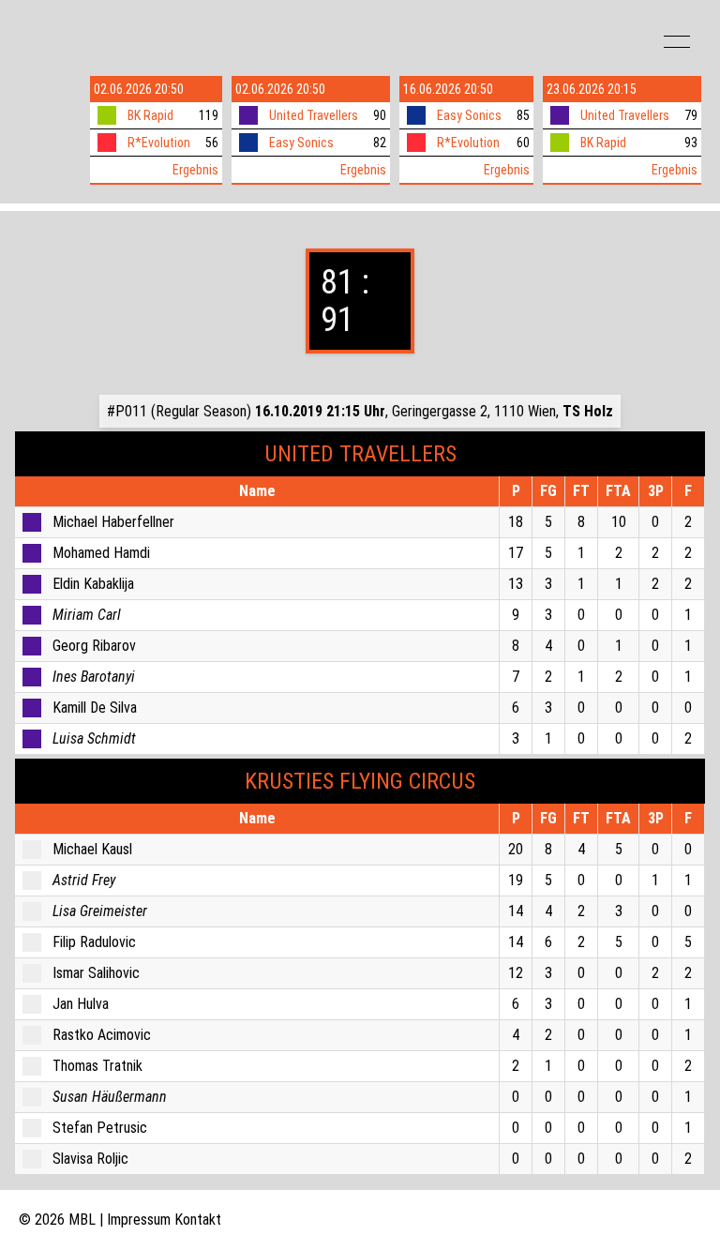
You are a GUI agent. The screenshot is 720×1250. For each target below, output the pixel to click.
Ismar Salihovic (96, 973)
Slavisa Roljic (90, 1158)
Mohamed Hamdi (101, 553)
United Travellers (313, 115)
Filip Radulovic (94, 942)
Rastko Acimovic (101, 1035)
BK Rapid (150, 115)
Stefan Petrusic (99, 1128)
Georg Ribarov (94, 646)
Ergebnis (195, 169)
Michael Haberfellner (113, 522)
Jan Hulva (80, 1004)
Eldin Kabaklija (93, 584)
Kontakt (197, 1219)
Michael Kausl (92, 849)
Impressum (139, 1219)
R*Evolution (159, 142)
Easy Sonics (301, 142)
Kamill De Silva (94, 707)
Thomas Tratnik (97, 1066)
